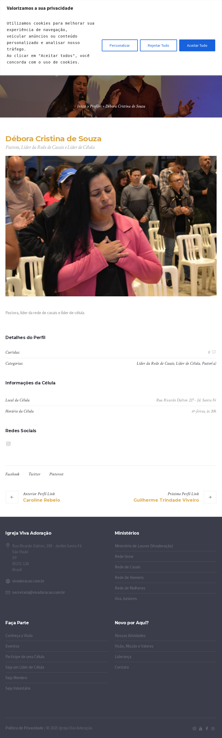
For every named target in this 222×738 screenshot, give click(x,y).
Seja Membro (16, 677)
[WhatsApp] (213, 728)
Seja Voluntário (18, 688)
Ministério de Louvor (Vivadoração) (144, 545)
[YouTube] (200, 728)
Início (81, 106)
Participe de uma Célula (24, 656)
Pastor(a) (209, 363)
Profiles (95, 106)
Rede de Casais (128, 566)
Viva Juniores (126, 598)
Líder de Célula (188, 363)
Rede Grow (124, 556)
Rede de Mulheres (130, 588)
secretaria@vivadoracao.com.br (38, 592)
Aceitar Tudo (197, 45)
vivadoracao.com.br (28, 580)
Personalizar (120, 45)
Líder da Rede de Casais (155, 363)
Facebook (12, 474)
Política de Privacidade (24, 727)
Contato (122, 667)
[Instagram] (8, 444)
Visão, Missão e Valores (134, 646)
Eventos (12, 646)
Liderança (123, 656)
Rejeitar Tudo (158, 45)
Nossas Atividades (130, 635)
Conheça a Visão (19, 635)
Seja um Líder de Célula (24, 667)
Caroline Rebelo (41, 500)
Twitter (34, 474)
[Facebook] (207, 728)
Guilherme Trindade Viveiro (166, 500)
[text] (52, 42)
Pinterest (56, 474)
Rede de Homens (129, 577)
